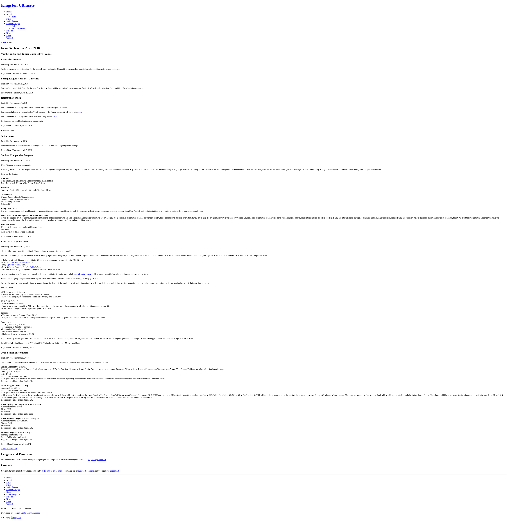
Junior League (12, 21)
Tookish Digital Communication (26, 513)
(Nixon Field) (14, 265)
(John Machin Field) (18, 262)
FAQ (14, 16)
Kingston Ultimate (18, 5)
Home (9, 12)
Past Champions (18, 28)
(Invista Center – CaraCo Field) (21, 267)
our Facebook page (86, 471)
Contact (9, 38)
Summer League (13, 23)
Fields (8, 19)
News (8, 33)
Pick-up (9, 31)
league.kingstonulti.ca (97, 459)
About (9, 14)
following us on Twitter (51, 471)
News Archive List (9, 448)
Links (8, 35)
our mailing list (112, 471)
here (118, 69)
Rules (14, 26)
